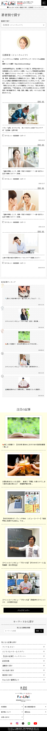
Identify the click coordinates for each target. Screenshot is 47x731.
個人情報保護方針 (30, 707)
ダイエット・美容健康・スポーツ (15, 136)
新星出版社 (20, 3)
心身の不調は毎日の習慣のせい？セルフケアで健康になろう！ (21, 258)
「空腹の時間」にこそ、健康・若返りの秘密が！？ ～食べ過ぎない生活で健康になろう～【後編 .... (23, 172)
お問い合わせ (5, 717)
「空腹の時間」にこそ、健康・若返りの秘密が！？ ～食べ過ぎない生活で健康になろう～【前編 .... (23, 215)
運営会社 (27, 712)
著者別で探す (23, 7)
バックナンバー (24, 610)
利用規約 (4, 707)
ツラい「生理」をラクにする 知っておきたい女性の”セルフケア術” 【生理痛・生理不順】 (22, 129)
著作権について (6, 712)
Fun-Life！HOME (14, 7)
